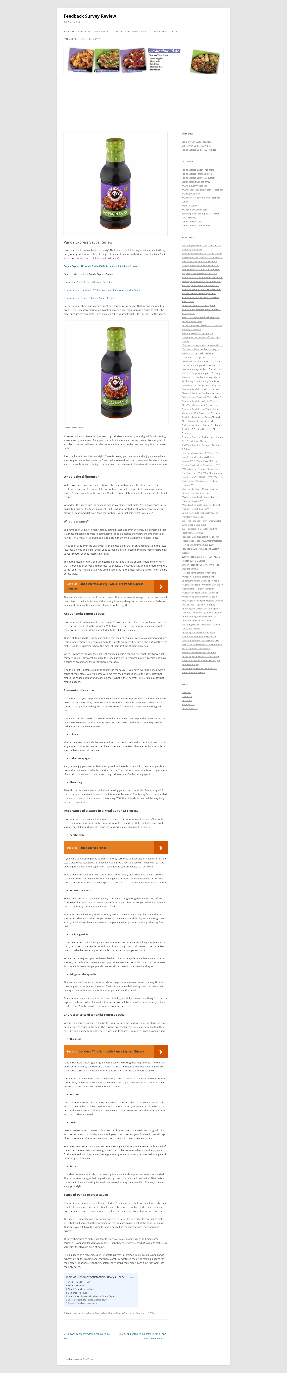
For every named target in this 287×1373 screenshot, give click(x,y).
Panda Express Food (98, 1312)
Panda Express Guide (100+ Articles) (199, 149)
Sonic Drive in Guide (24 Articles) (197, 141)
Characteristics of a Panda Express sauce (87, 1299)
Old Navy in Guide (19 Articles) (196, 145)
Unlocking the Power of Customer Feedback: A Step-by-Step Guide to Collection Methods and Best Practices (200, 636)
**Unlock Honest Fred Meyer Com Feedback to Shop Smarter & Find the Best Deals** (200, 297)
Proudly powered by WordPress (78, 1359)
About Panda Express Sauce (81, 1289)
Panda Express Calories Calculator (198, 177)
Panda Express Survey (165, 31)
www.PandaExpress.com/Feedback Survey (86, 31)
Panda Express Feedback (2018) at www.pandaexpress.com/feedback (102, 290)
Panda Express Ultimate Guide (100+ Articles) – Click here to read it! (102, 266)
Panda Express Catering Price (196, 225)
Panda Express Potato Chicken (197, 173)
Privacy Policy (188, 704)
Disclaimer (187, 700)
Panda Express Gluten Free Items (198, 169)
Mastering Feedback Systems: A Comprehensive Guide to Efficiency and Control (201, 337)
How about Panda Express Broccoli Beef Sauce (89, 282)
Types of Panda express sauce (82, 1303)
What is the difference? (79, 1282)
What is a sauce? (76, 1285)
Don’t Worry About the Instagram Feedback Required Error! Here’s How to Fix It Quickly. (201, 309)
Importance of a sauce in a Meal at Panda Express (92, 1296)
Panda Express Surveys (120, 1312)
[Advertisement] (143, 103)
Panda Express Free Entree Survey (82, 39)
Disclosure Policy (190, 708)
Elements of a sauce (77, 1292)
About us (186, 692)
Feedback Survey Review (90, 16)
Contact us (187, 696)
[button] (130, 1277)
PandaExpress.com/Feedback (131, 31)
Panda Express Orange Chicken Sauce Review (89, 298)
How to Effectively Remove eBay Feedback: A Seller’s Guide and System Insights (200, 548)
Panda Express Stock (192, 221)
